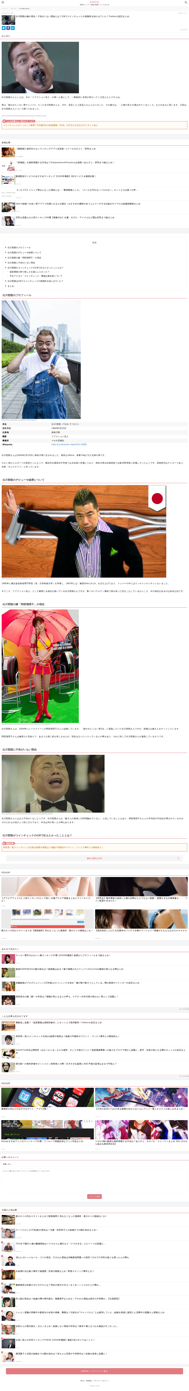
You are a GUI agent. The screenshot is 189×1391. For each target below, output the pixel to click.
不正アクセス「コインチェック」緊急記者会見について (36, 276)
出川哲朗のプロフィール (19, 247)
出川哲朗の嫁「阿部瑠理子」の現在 (24, 258)
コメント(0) (183, 29)
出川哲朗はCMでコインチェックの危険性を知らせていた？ (36, 281)
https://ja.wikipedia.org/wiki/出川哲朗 (69, 444)
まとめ (11, 286)
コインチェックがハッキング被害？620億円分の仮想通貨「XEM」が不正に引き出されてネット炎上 (50, 125)
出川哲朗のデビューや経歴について (24, 252)
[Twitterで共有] (4, 28)
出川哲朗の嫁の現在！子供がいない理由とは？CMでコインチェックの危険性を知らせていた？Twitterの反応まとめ (72, 16)
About (82, 1380)
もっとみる (184, 1009)
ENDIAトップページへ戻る (94, 1371)
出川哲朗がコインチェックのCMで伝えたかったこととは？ (36, 268)
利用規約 (89, 1380)
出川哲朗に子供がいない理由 (21, 263)
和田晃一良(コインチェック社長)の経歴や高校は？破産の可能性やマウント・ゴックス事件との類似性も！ (53, 847)
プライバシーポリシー (101, 1380)
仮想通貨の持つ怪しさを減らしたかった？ (30, 272)
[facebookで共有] (8, 28)
